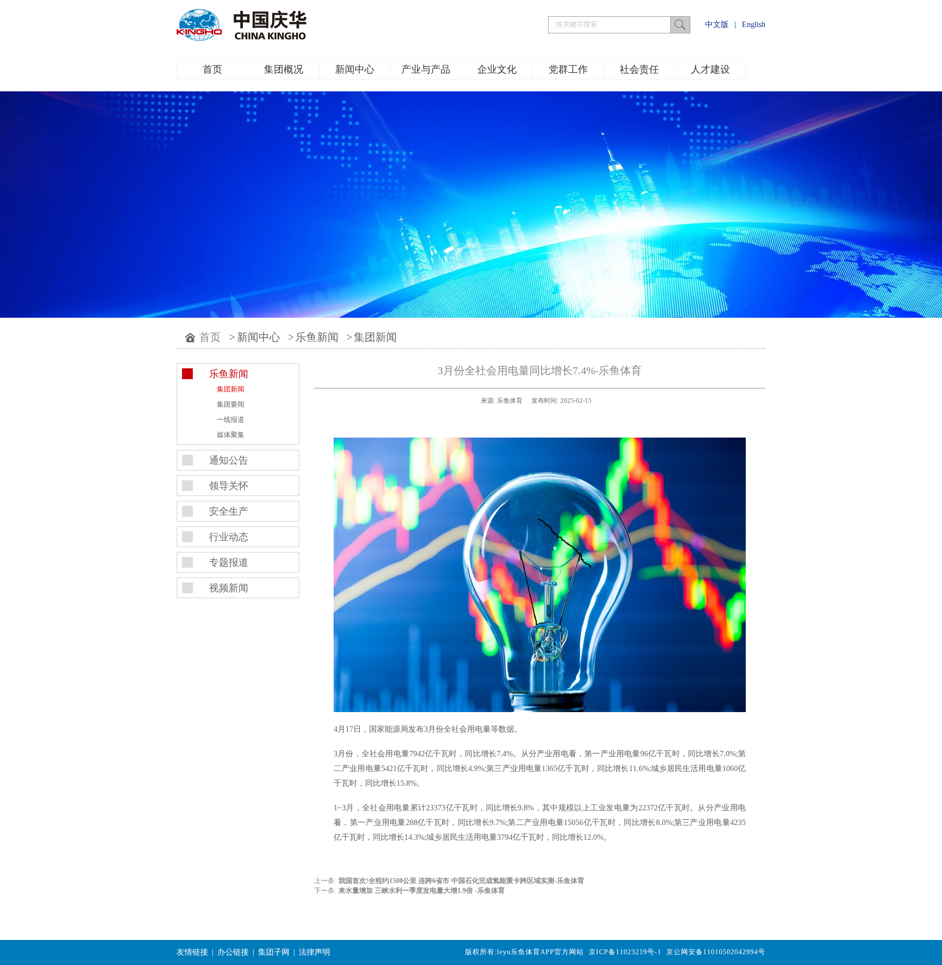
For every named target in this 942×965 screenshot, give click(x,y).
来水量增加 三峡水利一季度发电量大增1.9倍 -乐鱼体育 (422, 890)
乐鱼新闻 (317, 337)
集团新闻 (375, 337)
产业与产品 (425, 69)
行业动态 (228, 536)
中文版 (717, 24)
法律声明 (314, 952)
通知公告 (228, 460)
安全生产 (228, 511)
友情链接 (192, 952)
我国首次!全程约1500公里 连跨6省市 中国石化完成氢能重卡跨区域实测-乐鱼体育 (461, 880)
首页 (212, 69)
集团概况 (283, 69)
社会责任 (639, 69)
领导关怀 (228, 485)
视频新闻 (228, 587)
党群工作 (568, 69)
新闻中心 (354, 69)
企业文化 (497, 69)
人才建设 (710, 69)
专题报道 (228, 562)
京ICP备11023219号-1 (625, 952)
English (753, 24)
